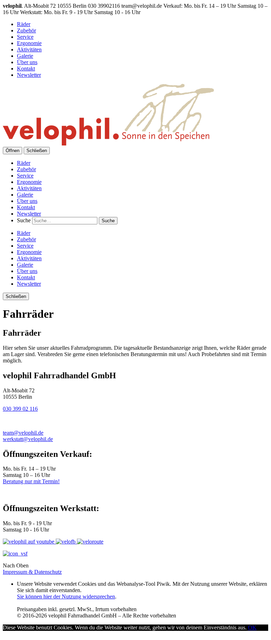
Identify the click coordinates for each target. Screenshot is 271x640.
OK (252, 627)
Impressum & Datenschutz (32, 572)
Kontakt (26, 69)
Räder (23, 24)
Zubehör (26, 30)
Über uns (27, 62)
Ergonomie (29, 43)
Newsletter (29, 75)
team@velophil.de (23, 433)
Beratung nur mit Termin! (31, 481)
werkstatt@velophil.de (28, 439)
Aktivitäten (29, 49)
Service (25, 37)
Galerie (25, 56)
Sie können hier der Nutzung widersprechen (66, 596)
